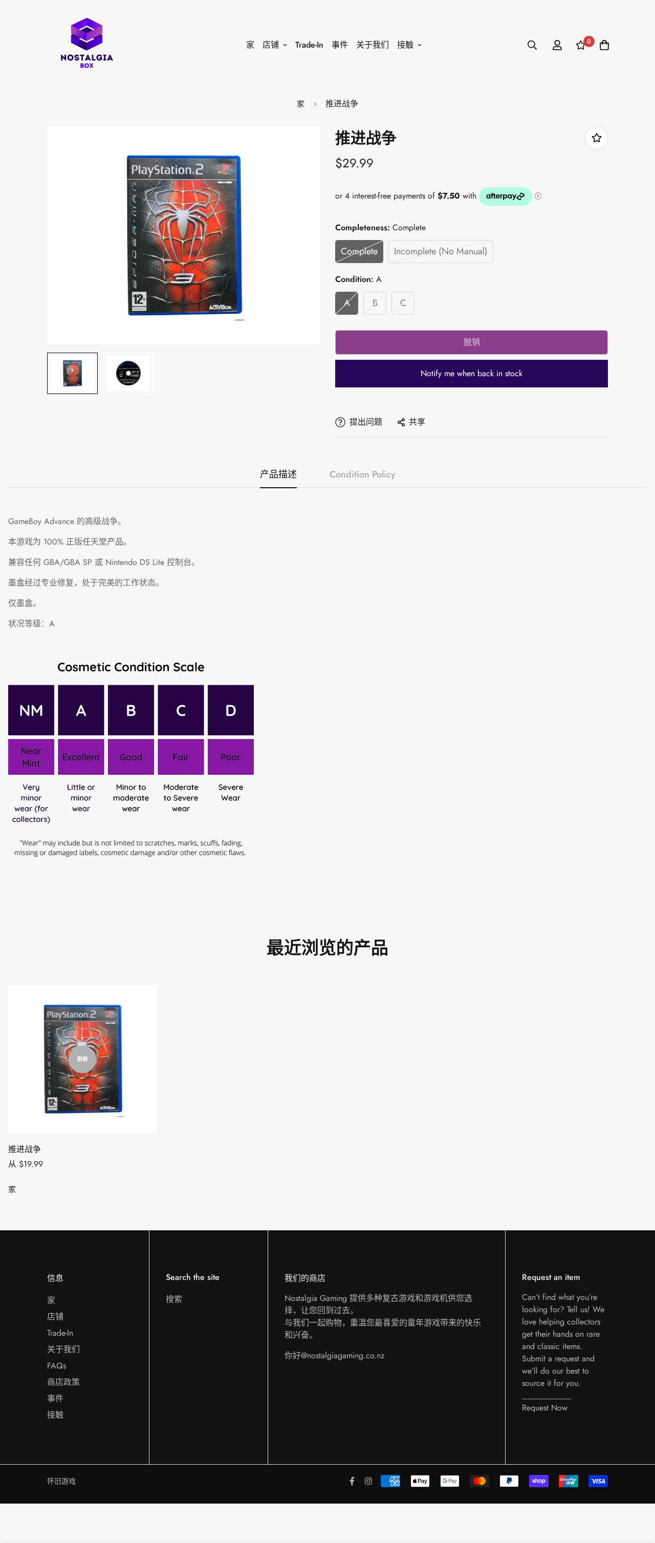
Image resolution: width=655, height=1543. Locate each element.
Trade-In (309, 45)
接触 (405, 45)
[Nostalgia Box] (86, 45)
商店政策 (63, 1382)
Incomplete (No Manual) (441, 251)
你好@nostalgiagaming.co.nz (334, 1355)
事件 (340, 45)
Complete (359, 251)
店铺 (271, 45)
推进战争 (24, 1149)
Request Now (544, 1408)
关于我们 (372, 45)
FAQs (56, 1366)
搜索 (174, 1299)
